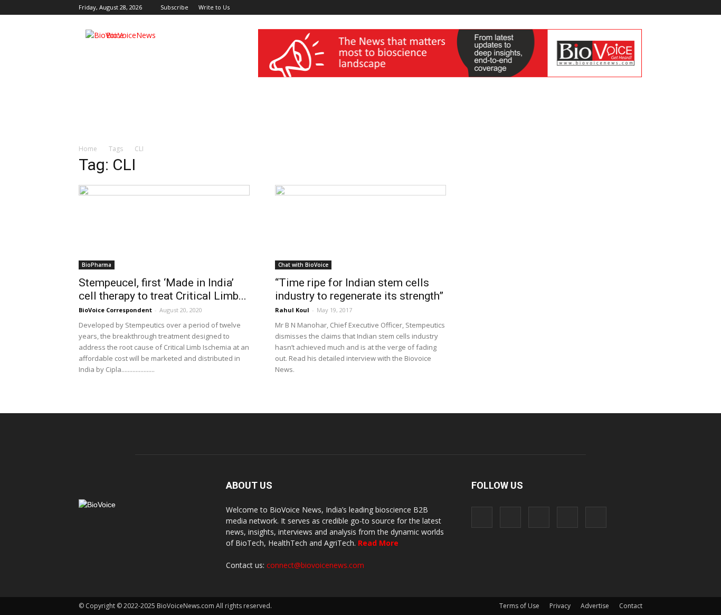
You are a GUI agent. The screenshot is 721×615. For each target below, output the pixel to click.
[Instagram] (582, 7)
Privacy (560, 605)
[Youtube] (634, 7)
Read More (378, 543)
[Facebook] (565, 7)
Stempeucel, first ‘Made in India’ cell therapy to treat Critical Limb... (162, 289)
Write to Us (214, 7)
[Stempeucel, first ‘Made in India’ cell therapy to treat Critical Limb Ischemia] (164, 227)
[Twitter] (617, 7)
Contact (630, 605)
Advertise (595, 605)
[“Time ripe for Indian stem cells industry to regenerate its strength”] (360, 227)
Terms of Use (519, 605)
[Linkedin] (600, 7)
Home (88, 148)
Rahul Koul (292, 310)
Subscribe (174, 7)
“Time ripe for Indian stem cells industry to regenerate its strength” (359, 289)
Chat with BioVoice (303, 264)
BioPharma (96, 264)
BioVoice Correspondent (115, 310)
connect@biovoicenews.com (315, 565)
